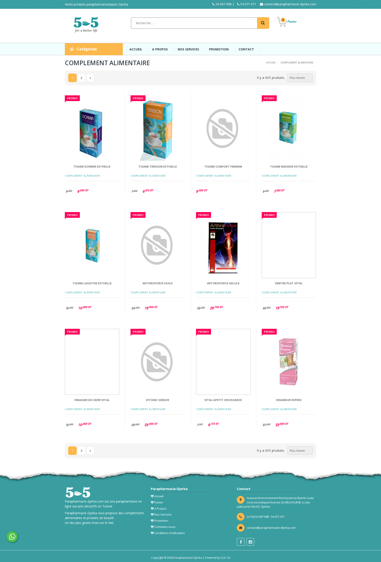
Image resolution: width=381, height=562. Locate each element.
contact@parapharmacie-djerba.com (289, 4)
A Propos (160, 508)
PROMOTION (219, 49)
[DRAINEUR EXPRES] (289, 362)
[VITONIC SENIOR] (158, 362)
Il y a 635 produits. (271, 78)
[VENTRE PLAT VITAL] (289, 245)
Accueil (159, 496)
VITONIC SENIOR (157, 400)
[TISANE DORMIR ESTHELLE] (92, 128)
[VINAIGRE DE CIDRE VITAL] (92, 362)
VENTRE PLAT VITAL (289, 283)
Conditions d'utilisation (169, 533)
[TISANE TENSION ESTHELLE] (158, 128)
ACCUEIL (135, 49)
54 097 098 (223, 4)
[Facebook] (241, 542)
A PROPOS (160, 49)
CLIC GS (225, 558)
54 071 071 (247, 4)
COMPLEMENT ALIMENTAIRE (296, 62)
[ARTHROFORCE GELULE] (223, 245)
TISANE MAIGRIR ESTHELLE (289, 166)
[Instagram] (250, 542)
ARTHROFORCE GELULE (223, 283)
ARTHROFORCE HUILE (157, 283)
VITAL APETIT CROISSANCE (223, 400)
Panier (158, 502)
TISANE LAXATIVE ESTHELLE (92, 283)
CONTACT (246, 49)
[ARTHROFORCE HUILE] (158, 245)
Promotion (161, 521)
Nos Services (163, 514)
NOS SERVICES (188, 49)
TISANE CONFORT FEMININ (223, 166)
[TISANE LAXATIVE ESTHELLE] (92, 245)
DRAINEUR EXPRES (289, 400)
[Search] (263, 23)
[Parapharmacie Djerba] (87, 25)
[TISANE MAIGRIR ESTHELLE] (289, 128)
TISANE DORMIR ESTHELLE (91, 166)
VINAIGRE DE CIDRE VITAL (92, 400)
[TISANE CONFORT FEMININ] (223, 128)
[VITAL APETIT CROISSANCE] (223, 362)
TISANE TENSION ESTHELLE (157, 166)
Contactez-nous (165, 527)
